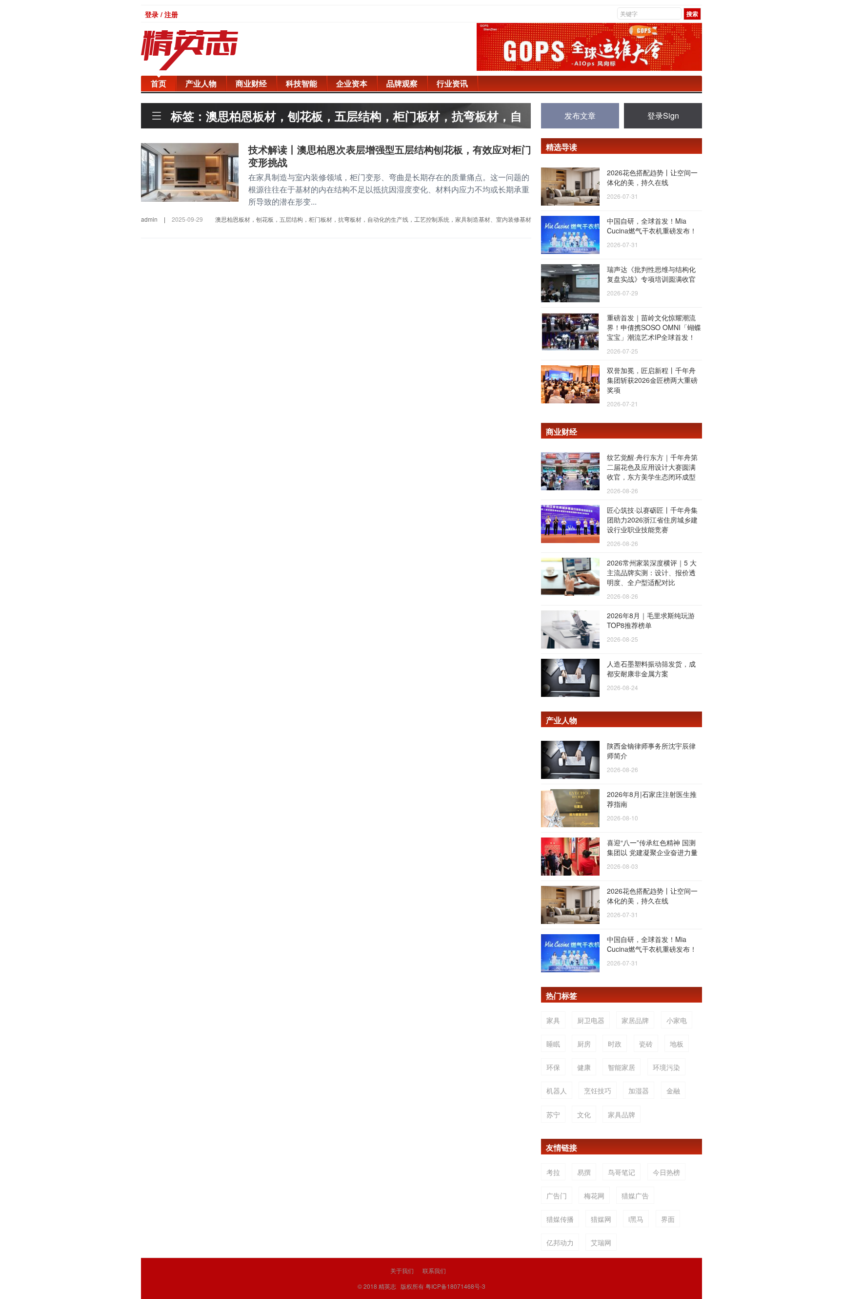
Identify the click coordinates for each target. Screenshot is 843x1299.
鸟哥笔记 (621, 1172)
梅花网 (594, 1195)
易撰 (584, 1172)
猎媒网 (601, 1219)
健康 (584, 1067)
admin (149, 219)
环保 (553, 1067)
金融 (673, 1090)
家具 (553, 1020)
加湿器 (638, 1090)
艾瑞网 (601, 1242)
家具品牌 (621, 1114)
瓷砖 (646, 1043)
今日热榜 (666, 1172)
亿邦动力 (560, 1242)
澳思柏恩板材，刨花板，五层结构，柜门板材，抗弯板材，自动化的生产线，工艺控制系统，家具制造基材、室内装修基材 (373, 219)
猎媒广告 (635, 1195)
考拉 (553, 1172)
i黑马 (635, 1219)
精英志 (387, 1286)
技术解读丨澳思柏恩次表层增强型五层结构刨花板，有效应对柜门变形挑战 (389, 155)
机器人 (556, 1090)
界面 (668, 1219)
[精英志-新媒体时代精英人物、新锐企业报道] (209, 50)
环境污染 (666, 1067)
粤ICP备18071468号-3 (455, 1286)
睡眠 (553, 1043)
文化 (584, 1114)
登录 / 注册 (161, 14)
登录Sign (663, 115)
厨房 (584, 1043)
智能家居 (621, 1067)
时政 (615, 1043)
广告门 (556, 1195)
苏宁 (553, 1114)
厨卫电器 (590, 1020)
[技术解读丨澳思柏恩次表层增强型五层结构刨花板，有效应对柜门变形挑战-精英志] (190, 171)
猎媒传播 (560, 1219)
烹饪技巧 (597, 1090)
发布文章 (580, 115)
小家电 (676, 1020)
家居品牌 (635, 1020)
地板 (676, 1043)
